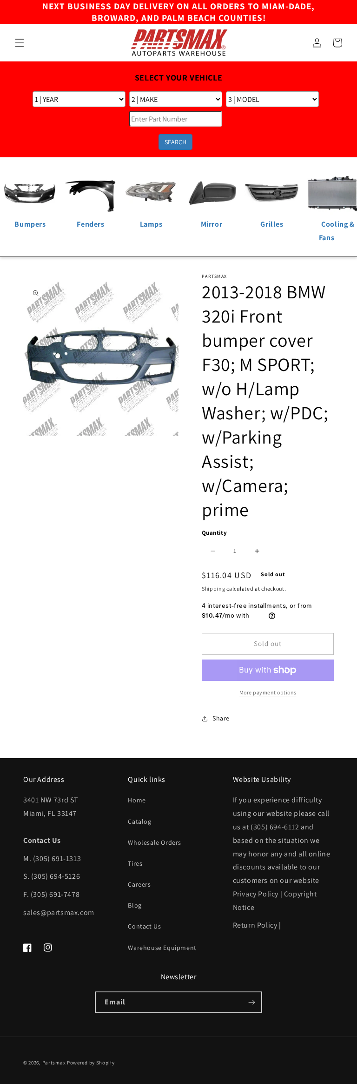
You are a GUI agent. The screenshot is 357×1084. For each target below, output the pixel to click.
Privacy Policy (255, 894)
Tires (135, 863)
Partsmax (54, 1062)
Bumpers (30, 224)
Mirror (212, 224)
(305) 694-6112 (275, 827)
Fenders (90, 224)
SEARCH (175, 142)
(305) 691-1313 (57, 858)
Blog (134, 905)
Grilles (271, 224)
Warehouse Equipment (162, 947)
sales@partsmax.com (58, 912)
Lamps (151, 224)
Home (136, 800)
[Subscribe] (251, 1002)
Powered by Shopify (91, 1062)
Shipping (213, 588)
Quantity (214, 533)
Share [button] (221, 718)
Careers (139, 884)
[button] (19, 43)
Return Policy (255, 925)
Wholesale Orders (154, 842)
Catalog (139, 821)
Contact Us (144, 926)
